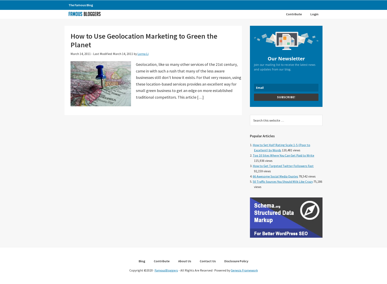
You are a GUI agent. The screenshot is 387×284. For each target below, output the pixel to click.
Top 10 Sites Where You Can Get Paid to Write (283, 155)
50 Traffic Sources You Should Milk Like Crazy (283, 182)
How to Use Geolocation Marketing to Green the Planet (144, 40)
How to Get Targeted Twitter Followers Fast (283, 166)
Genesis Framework (244, 270)
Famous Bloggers (84, 14)
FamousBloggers (166, 270)
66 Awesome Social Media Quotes (275, 176)
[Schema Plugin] (286, 236)
